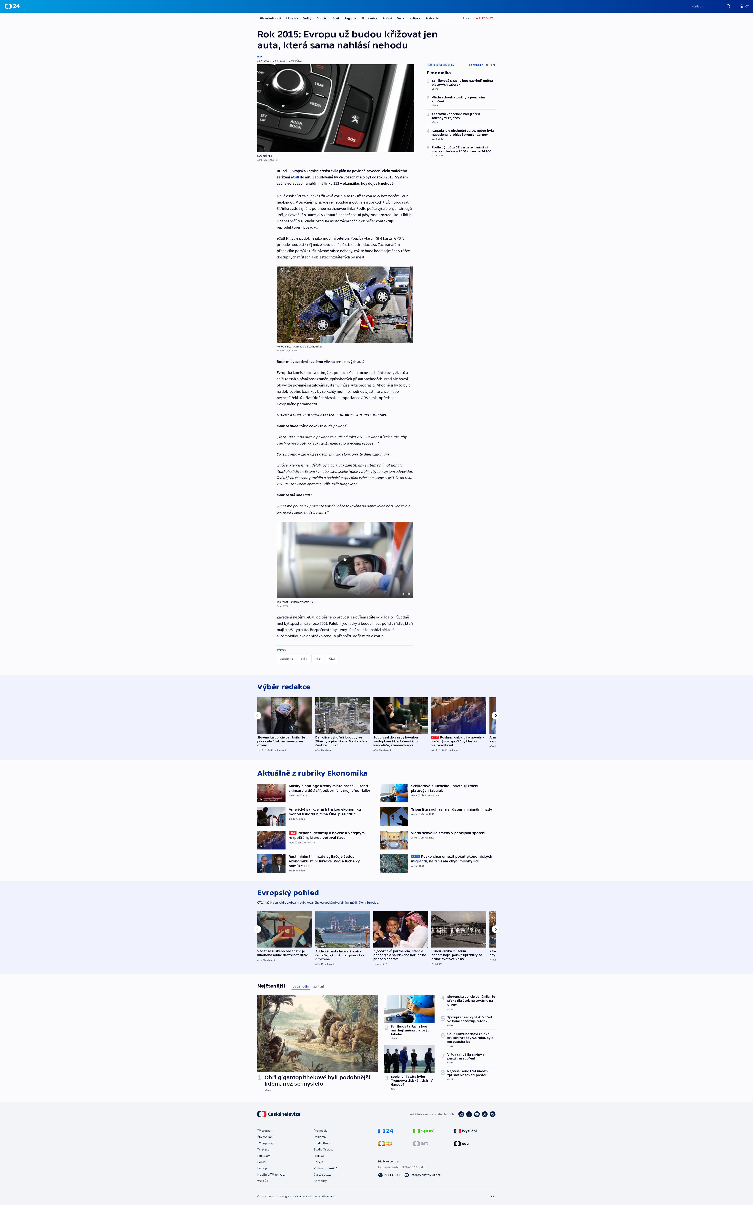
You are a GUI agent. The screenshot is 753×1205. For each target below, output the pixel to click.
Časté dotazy (322, 1174)
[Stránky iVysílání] (465, 1131)
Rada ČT (319, 1156)
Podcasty (432, 18)
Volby (307, 18)
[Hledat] (728, 6)
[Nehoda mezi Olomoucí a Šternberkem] (345, 304)
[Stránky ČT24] (385, 1131)
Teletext (263, 1149)
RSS (493, 1196)
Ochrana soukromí (306, 1196)
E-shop (262, 1168)
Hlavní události (270, 18)
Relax (318, 658)
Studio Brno (322, 1143)
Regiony (350, 18)
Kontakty (320, 1181)
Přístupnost (329, 1196)
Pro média (320, 1130)
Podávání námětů (325, 1168)
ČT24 (332, 658)
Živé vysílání (265, 1137)
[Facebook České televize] (469, 1114)
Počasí (387, 18)
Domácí (322, 18)
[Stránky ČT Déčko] (385, 1143)
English (286, 1196)
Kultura (415, 18)
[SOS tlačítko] (335, 108)
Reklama (320, 1137)
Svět (336, 18)
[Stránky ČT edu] (461, 1143)
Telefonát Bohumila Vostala (293, 602)
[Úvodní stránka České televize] (279, 1114)
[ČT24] (12, 6)
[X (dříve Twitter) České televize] (485, 1114)
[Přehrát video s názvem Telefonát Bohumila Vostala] (345, 560)
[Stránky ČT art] (420, 1143)
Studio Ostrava (324, 1149)
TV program (265, 1130)
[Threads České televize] (492, 1114)
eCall (295, 177)
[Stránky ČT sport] (423, 1131)
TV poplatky (265, 1143)
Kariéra (319, 1162)
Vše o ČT (262, 1181)
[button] (345, 560)
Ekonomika (369, 18)
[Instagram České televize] (461, 1114)
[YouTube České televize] (477, 1114)
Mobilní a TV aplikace (271, 1174)
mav (260, 56)
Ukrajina (292, 18)
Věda (400, 18)
